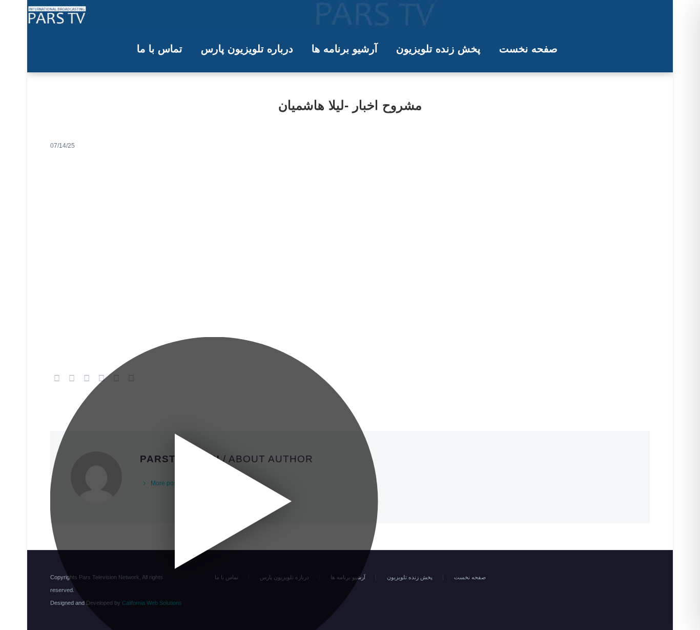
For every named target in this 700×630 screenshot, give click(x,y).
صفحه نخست (528, 48)
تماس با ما (159, 48)
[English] (633, 578)
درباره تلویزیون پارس (247, 48)
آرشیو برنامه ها (345, 48)
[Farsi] (647, 578)
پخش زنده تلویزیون (438, 48)
